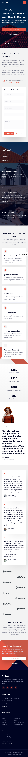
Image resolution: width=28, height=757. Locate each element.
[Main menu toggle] (24, 2)
